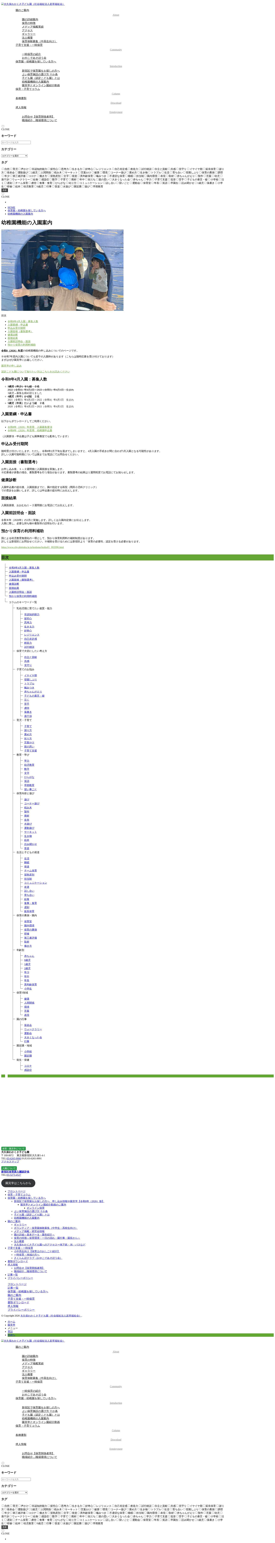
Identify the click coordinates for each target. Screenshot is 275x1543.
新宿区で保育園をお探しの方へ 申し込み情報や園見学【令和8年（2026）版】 (59, 1201)
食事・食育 (30, 903)
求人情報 (69, 109)
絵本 (26, 840)
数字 (26, 769)
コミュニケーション (35, 882)
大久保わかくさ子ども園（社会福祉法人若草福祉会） (50, 1315)
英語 (26, 781)
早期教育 (29, 785)
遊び (26, 799)
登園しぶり (30, 679)
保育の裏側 (30, 929)
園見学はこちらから (18, 1183)
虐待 (26, 708)
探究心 (28, 618)
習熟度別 (29, 874)
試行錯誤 (29, 647)
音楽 (26, 848)
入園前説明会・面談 (19, 341)
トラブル (29, 683)
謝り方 (28, 730)
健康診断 (13, 334)
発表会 (28, 1025)
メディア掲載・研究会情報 (29, 1231)
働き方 (28, 946)
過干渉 (28, 716)
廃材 (26, 815)
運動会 (28, 1033)
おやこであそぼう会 (34, 57)
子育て (28, 726)
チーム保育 (30, 870)
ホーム (11, 1321)
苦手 (26, 704)
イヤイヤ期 (30, 675)
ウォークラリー (33, 1029)
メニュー (13, 1328)
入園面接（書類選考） (20, 331)
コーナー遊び (31, 803)
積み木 (28, 807)
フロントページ (16, 1191)
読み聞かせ (30, 844)
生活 (26, 858)
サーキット (30, 832)
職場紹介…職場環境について (39, 120)
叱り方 (28, 738)
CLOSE (5, 129)
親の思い (29, 746)
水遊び (28, 824)
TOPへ (11, 1335)
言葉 (26, 1011)
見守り (28, 665)
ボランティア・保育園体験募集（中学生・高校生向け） (46, 1228)
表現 (26, 1015)
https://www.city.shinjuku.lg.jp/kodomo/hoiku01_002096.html (32, 547)
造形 (26, 820)
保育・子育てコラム (68, 91)
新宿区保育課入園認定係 (15, 1171)
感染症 (28, 1070)
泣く (26, 699)
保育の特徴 (28, 23)
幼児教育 (29, 765)
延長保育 (29, 911)
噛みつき (29, 687)
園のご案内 (67, 12)
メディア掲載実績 (33, 26)
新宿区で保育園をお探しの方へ (41, 70)
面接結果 (13, 338)
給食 (26, 899)
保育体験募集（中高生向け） (39, 41)
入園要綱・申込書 (18, 324)
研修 (26, 933)
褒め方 (28, 734)
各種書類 (68, 100)
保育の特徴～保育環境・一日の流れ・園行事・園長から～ (47, 1238)
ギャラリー (28, 34)
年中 (26, 976)
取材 (26, 941)
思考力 (28, 622)
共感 (26, 661)
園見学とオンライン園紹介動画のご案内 (43, 1204)
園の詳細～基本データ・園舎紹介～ (34, 1234)
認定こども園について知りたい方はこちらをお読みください (35, 371)
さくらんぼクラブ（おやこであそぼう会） (38, 1258)
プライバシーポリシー (20, 1278)
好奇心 (28, 630)
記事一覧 (13, 1274)
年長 (26, 980)
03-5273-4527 (14, 1175)
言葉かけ (29, 742)
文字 (26, 773)
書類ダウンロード (18, 1261)
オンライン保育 (36, 1208)
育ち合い (29, 895)
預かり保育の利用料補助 (22, 344)
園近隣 (28, 1055)
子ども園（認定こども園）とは (41, 78)
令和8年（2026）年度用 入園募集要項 (30, 427)
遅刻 (26, 907)
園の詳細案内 (30, 19)
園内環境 (29, 925)
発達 (26, 866)
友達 (26, 887)
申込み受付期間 (16, 328)
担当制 (28, 878)
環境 (26, 1007)
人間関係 (29, 1002)
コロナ (28, 1066)
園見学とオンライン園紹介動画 (41, 85)
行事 (26, 1041)
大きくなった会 (33, 1037)
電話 (10, 1331)
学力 (26, 760)
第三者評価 (30, 937)
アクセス (27, 30)
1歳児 (27, 964)
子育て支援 (30, 750)
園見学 (11, 1325)
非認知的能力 (31, 614)
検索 (5, 190)
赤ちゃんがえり (33, 691)
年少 (26, 972)
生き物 (28, 836)
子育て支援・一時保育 (69, 47)
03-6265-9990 (14, 1158)
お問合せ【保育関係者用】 (38, 116)
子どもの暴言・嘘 (34, 695)
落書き (28, 712)
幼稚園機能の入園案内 (35, 81)
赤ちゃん (29, 956)
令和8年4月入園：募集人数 (23, 321)
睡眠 (26, 862)
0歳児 (27, 960)
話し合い (29, 891)
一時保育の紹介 (31, 54)
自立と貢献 (30, 657)
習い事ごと (30, 789)
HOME (11, 207)
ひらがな (29, 777)
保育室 (28, 921)
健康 (26, 998)
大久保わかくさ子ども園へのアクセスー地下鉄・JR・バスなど (49, 1244)
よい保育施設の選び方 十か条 (40, 74)
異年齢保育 (30, 984)
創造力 (28, 643)
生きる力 (29, 626)
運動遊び (29, 828)
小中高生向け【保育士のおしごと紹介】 (37, 1251)
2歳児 (27, 968)
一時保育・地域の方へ (26, 1254)
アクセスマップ (10, 1161)
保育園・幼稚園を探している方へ (69, 64)
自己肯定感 (30, 639)
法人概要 (27, 37)
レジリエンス (31, 634)
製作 (26, 811)
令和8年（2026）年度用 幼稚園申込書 (30, 430)
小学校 (28, 1051)
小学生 (28, 988)
